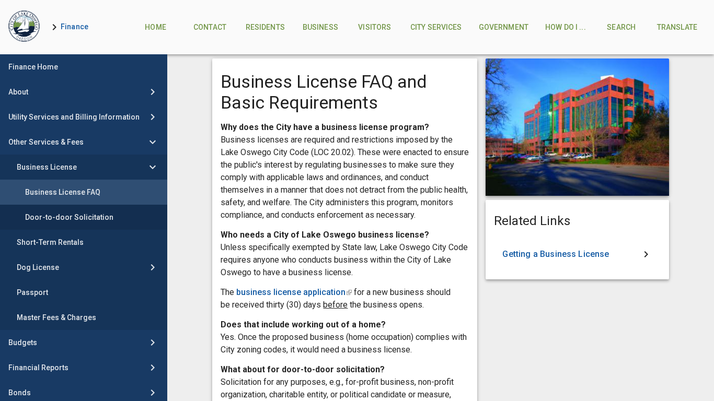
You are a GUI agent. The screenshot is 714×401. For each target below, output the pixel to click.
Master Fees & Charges (56, 317)
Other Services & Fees (46, 142)
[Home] (24, 27)
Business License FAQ (62, 192)
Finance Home (33, 67)
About (18, 92)
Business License (47, 167)
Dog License (38, 267)
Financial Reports (38, 367)
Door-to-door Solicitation (69, 217)
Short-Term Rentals (50, 242)
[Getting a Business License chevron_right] (577, 254)
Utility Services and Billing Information (74, 117)
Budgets (22, 342)
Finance (74, 26)
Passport (32, 292)
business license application (294, 292)
